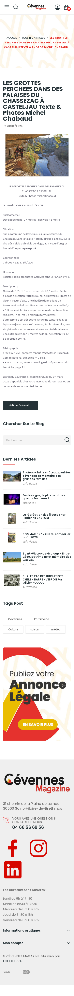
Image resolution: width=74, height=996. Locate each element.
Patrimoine (41, 619)
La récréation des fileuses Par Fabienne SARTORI (44, 516)
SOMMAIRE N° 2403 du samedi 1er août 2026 (46, 535)
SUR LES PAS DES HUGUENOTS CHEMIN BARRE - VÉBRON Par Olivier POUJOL (43, 579)
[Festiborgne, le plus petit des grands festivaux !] (12, 499)
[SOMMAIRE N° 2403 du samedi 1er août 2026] (12, 537)
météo (56, 629)
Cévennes (15, 619)
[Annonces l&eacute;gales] (37, 694)
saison (34, 629)
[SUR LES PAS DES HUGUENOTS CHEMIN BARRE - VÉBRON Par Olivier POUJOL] (12, 580)
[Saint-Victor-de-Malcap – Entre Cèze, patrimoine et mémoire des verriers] (12, 557)
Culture (13, 629)
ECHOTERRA (12, 961)
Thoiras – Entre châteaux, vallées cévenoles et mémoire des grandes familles (47, 476)
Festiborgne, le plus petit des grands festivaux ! (44, 497)
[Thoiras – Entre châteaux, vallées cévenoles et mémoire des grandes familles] (12, 476)
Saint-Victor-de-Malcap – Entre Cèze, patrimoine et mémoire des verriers (47, 557)
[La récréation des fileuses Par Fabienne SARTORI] (12, 518)
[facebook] (13, 849)
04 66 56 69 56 (28, 827)
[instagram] (38, 849)
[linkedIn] (13, 870)
